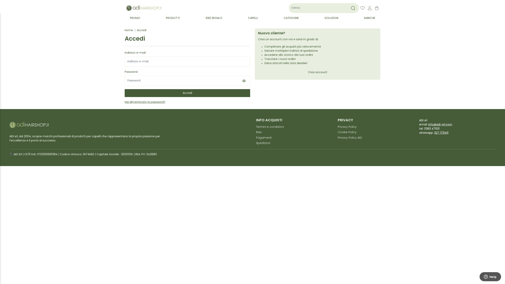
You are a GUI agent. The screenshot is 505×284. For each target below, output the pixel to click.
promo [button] (135, 18)
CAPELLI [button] (253, 18)
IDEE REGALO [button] (214, 18)
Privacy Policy (347, 127)
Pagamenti (264, 137)
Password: (131, 72)
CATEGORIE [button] (291, 18)
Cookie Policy (347, 132)
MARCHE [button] (369, 18)
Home (129, 30)
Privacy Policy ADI (350, 137)
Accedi (141, 30)
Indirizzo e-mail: (135, 52)
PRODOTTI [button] (173, 18)
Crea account (317, 72)
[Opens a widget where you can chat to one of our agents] (490, 277)
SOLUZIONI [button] (331, 18)
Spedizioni (263, 143)
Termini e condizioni (270, 127)
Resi (259, 132)
